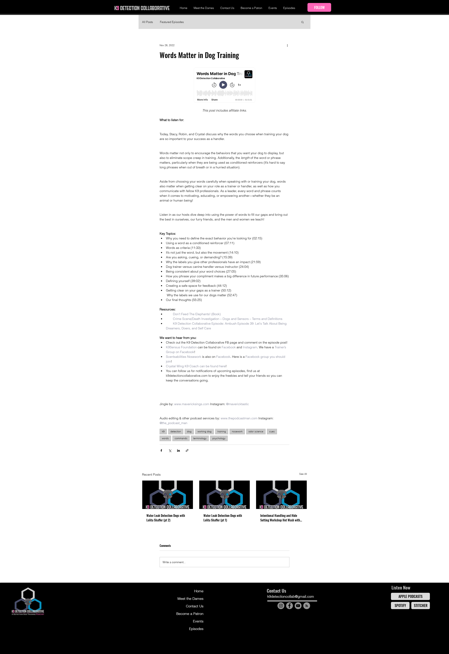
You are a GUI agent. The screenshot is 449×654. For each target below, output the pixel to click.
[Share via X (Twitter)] (170, 450)
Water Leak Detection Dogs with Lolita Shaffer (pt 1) (222, 517)
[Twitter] (309, 614)
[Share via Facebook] (161, 450)
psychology (218, 438)
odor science (256, 431)
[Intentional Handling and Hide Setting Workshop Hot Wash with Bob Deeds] (281, 495)
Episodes (196, 628)
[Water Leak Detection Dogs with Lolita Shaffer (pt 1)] (224, 495)
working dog (204, 431)
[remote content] (224, 85)
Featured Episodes (172, 22)
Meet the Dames (190, 598)
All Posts (147, 22)
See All (303, 473)
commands (181, 438)
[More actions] (287, 45)
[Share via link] (187, 450)
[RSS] (306, 605)
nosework (237, 431)
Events (198, 621)
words (165, 438)
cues (272, 431)
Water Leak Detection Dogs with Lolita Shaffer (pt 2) (165, 517)
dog (189, 431)
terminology (199, 438)
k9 (163, 431)
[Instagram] (280, 605)
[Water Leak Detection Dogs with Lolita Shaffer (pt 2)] (167, 495)
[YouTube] (298, 605)
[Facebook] (289, 605)
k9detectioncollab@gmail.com (290, 596)
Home (198, 591)
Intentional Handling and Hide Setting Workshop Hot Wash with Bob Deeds (280, 517)
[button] (302, 22)
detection (175, 431)
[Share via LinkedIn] (178, 450)
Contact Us (194, 606)
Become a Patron (190, 613)
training (221, 431)
